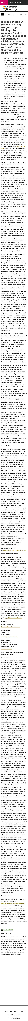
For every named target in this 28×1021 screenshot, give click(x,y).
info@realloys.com (20, 550)
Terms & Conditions (14, 1018)
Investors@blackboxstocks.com (10, 627)
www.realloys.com (8, 550)
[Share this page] (26, 14)
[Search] (18, 14)
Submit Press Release (14, 1015)
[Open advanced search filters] (21, 14)
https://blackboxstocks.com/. (13, 618)
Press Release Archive (16, 1011)
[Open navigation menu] (2, 14)
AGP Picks (4, 2)
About (6, 1011)
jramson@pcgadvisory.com (9, 637)
